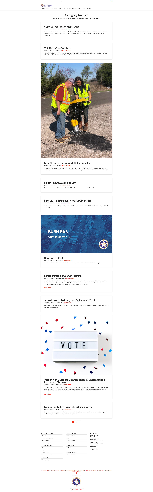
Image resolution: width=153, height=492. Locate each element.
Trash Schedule (45, 457)
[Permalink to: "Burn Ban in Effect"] (76, 234)
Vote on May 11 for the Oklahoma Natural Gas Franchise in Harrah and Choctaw (74, 381)
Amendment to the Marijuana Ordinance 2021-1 (69, 300)
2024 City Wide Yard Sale (57, 47)
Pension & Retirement (71, 440)
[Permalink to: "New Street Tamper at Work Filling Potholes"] (76, 110)
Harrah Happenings (45, 459)
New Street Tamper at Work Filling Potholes (67, 163)
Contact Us (44, 435)
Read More (47, 287)
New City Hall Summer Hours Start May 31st (67, 200)
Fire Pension (70, 447)
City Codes (44, 447)
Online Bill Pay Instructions (49, 442)
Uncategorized (66, 29)
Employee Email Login (71, 435)
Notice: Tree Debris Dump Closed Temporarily (68, 406)
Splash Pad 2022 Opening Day (60, 182)
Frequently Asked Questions (47, 438)
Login (68, 438)
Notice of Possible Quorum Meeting (62, 275)
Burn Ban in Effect (53, 257)
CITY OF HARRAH (78, 475)
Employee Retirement (72, 442)
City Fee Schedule (45, 450)
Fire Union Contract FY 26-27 (72, 452)
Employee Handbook (71, 450)
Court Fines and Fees (46, 452)
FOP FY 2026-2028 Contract (72, 454)
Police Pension (71, 445)
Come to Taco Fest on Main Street (61, 26)
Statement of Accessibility (47, 454)
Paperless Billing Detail (48, 445)
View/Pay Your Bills (45, 440)
